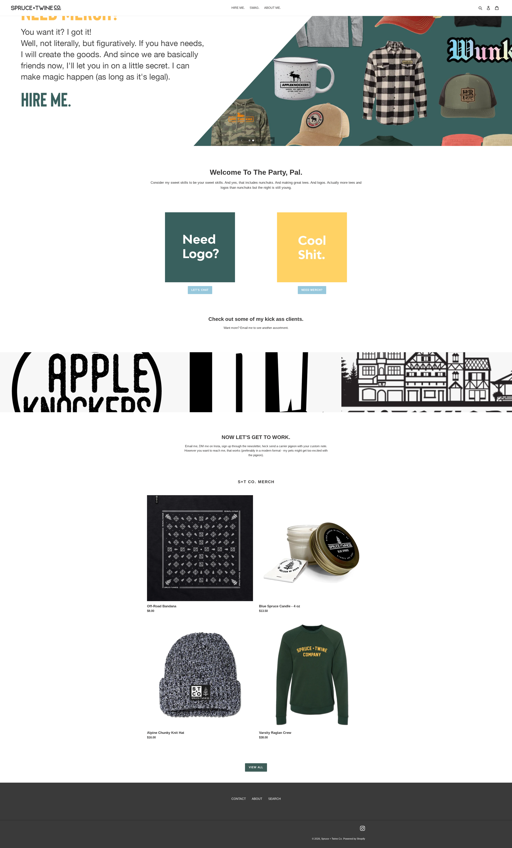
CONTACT (238, 798)
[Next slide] (260, 140)
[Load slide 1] (250, 141)
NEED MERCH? (312, 289)
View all (256, 767)
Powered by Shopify (354, 838)
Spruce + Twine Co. (331, 838)
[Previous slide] (241, 140)
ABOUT (257, 798)
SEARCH (274, 798)
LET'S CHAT (199, 289)
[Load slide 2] (253, 141)
